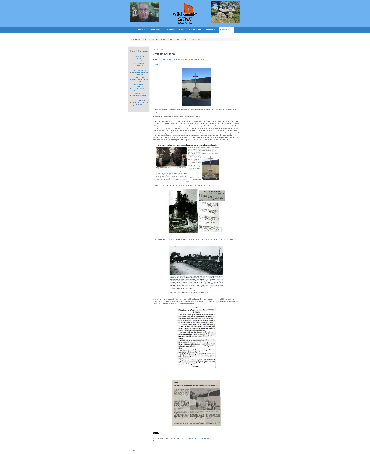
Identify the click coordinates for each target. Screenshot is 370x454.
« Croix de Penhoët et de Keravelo (182, 438)
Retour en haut (158, 441)
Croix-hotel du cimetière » (202, 438)
